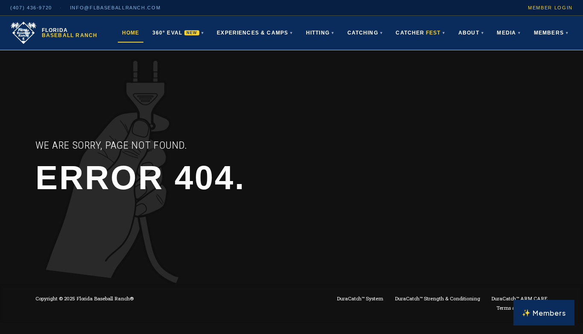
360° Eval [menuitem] (178, 32)
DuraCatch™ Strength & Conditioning (437, 298)
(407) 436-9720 (31, 7)
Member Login (550, 7)
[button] (543, 312)
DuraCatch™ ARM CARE (519, 298)
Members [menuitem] (551, 32)
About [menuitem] (471, 32)
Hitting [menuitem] (320, 32)
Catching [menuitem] (365, 32)
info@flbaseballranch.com (115, 7)
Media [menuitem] (509, 32)
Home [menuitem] (131, 32)
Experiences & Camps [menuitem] (255, 32)
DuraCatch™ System (360, 298)
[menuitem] (420, 33)
